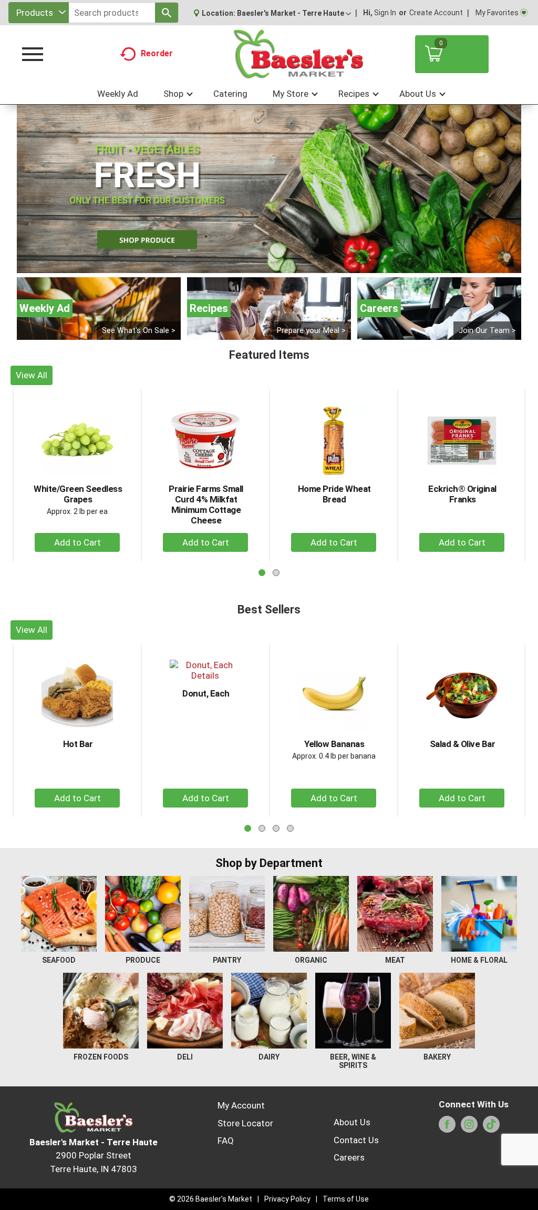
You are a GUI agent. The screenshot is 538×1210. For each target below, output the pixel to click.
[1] (258, 264)
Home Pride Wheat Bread (334, 494)
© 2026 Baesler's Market (210, 1199)
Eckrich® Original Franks (462, 494)
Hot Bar (78, 744)
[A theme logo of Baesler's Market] (298, 54)
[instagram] (469, 1127)
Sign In (385, 12)
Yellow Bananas (334, 744)
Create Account (436, 12)
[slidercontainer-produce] (269, 189)
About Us (352, 1122)
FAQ (226, 1140)
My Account (241, 1105)
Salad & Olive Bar (462, 744)
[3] (280, 264)
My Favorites (497, 12)
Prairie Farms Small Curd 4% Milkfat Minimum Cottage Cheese (206, 504)
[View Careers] (439, 308)
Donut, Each (206, 693)
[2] (269, 264)
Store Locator (245, 1123)
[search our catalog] (166, 13)
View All (31, 375)
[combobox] (38, 12)
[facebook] (447, 1127)
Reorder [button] (157, 53)
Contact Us (356, 1140)
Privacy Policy (287, 1199)
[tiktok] (491, 1127)
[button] (294, 13)
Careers (349, 1157)
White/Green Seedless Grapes (78, 494)
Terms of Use (346, 1199)
